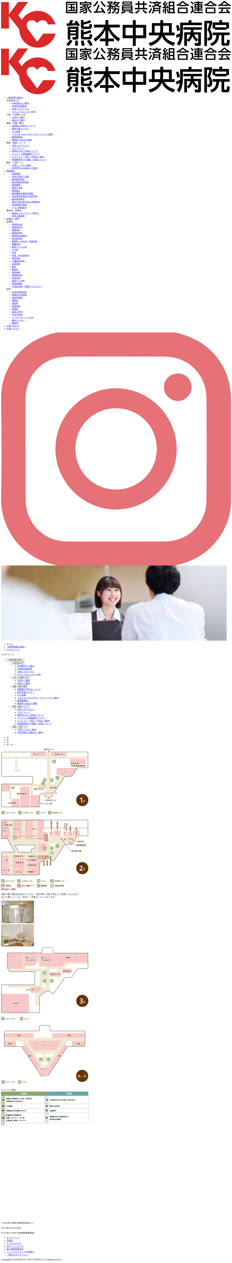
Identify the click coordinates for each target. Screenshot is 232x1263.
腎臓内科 (16, 244)
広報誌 (9, 1241)
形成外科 (16, 278)
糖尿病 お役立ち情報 (22, 140)
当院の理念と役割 (20, 176)
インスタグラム (13, 1243)
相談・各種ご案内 (20, 686)
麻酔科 (15, 269)
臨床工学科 (17, 312)
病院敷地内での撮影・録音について (29, 160)
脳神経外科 (17, 275)
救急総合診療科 (19, 236)
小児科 (15, 250)
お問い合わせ (12, 326)
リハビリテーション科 (22, 317)
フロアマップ (18, 148)
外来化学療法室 (19, 292)
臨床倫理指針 (18, 179)
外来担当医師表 (19, 106)
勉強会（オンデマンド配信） (26, 213)
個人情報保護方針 (15, 1249)
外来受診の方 (18, 663)
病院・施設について (21, 707)
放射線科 (16, 272)
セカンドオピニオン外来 (23, 112)
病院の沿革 (17, 188)
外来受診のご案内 (20, 103)
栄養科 (15, 309)
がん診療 (16, 131)
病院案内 (10, 171)
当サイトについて (15, 1246)
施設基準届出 (18, 199)
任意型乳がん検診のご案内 (25, 168)
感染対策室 (17, 298)
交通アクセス (12, 329)
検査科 (15, 300)
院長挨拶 (16, 174)
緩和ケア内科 (18, 281)
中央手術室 (17, 315)
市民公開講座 (18, 216)
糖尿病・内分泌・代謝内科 (25, 241)
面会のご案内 (18, 120)
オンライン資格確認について (26, 154)
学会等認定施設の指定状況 (25, 196)
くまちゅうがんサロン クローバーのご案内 (32, 134)
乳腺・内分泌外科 (20, 255)
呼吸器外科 (17, 227)
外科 (14, 253)
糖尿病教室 (17, 137)
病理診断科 (17, 284)
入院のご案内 (18, 117)
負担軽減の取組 (19, 205)
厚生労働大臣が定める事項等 (26, 202)
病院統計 (16, 191)
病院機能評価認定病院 (22, 193)
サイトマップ (12, 1238)
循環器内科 (17, 233)
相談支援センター (20, 129)
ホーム (9, 644)
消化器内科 (17, 238)
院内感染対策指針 (20, 182)
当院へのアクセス (20, 109)
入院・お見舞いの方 (21, 678)
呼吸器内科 (17, 224)
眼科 (14, 267)
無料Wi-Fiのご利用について (25, 151)
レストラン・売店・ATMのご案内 (28, 157)
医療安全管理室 (19, 295)
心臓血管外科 (18, 261)
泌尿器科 (16, 264)
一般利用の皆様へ (15, 98)
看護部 (15, 323)
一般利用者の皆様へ (16, 647)
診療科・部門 (12, 219)
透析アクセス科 (19, 247)
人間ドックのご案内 (21, 165)
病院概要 (16, 185)
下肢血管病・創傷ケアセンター (27, 286)
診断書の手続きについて (23, 126)
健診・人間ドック (20, 727)
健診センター (18, 320)
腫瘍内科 (16, 230)
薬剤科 (15, 303)
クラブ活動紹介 (19, 207)
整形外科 (16, 258)
